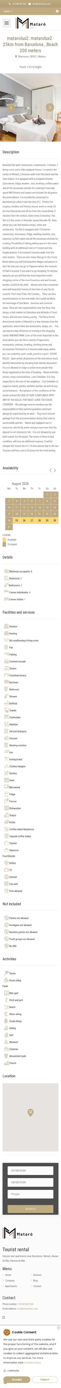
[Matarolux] (30, 21)
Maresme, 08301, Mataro (31, 56)
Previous (11, 107)
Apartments (11, 1286)
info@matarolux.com (41, 4)
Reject (44, 1380)
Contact (37, 1286)
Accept (17, 1380)
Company (10, 1280)
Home (8, 1274)
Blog (35, 1280)
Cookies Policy (32, 1362)
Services (37, 1274)
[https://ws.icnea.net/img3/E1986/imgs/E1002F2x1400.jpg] (30, 107)
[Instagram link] (57, 11)
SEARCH (30, 1208)
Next (50, 107)
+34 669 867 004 (19, 4)
